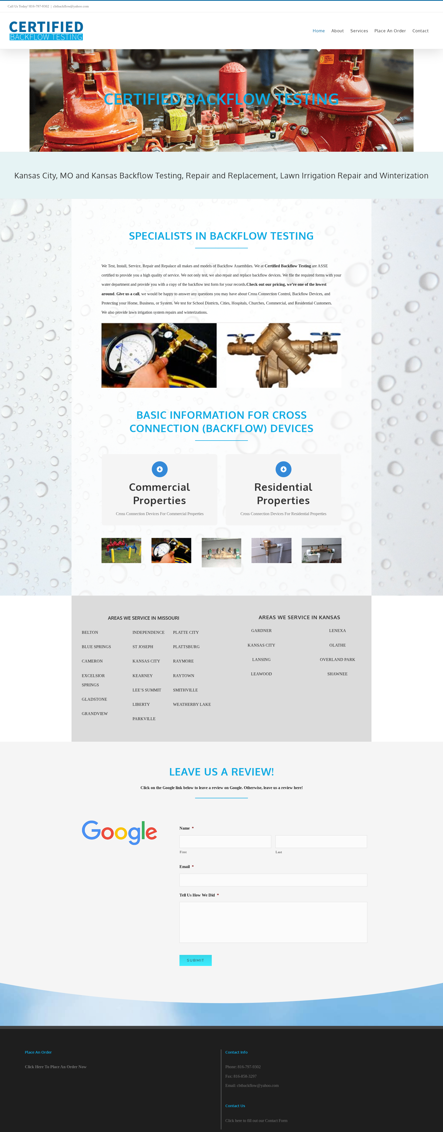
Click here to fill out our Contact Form (256, 1120)
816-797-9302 (249, 1067)
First (183, 852)
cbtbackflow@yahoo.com (71, 6)
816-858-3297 (245, 1076)
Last (279, 852)
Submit (195, 960)
